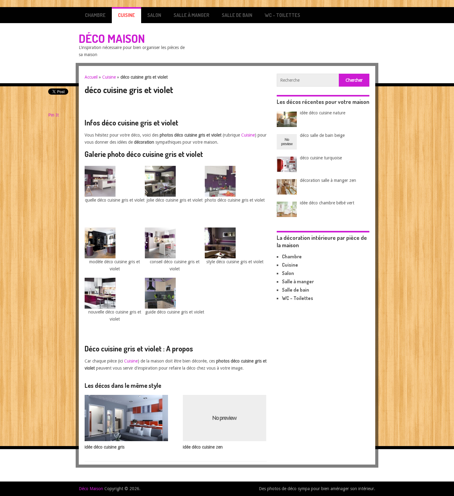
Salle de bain (237, 15)
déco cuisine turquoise (321, 157)
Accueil (91, 77)
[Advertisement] (157, 108)
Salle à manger (191, 15)
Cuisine (126, 15)
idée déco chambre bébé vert (327, 202)
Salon (154, 15)
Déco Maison (112, 38)
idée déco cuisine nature (322, 112)
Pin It (53, 115)
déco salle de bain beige (322, 135)
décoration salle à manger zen (328, 180)
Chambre (95, 15)
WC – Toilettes (282, 15)
